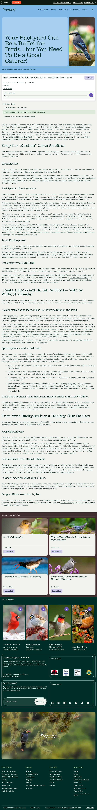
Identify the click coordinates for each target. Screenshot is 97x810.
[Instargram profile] (58, 703)
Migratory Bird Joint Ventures (35, 785)
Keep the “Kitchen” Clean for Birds (15, 108)
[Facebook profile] (52, 703)
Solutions (29, 771)
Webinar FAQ (78, 791)
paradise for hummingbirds (13, 180)
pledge (42, 453)
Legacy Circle (78, 785)
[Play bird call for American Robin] (90, 609)
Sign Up (38, 701)
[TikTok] (82, 703)
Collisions (5, 465)
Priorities (53, 9)
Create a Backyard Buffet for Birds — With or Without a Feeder (24, 112)
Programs (29, 780)
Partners (28, 782)
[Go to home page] (9, 10)
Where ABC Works (32, 774)
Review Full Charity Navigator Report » (15, 674)
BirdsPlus (29, 788)
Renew (6, 2)
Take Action (77, 777)
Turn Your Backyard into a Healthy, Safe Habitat (19, 117)
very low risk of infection (79, 277)
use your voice (66, 503)
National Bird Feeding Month (21, 137)
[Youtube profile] (88, 703)
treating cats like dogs (30, 443)
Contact (52, 785)
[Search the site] (92, 9)
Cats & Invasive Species (9, 788)
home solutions (7, 472)
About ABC (53, 767)
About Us (85, 9)
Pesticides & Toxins (8, 791)
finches (26, 208)
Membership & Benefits (81, 780)
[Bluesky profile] (76, 703)
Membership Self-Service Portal (62, 2)
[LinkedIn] (64, 703)
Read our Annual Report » (11, 676)
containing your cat (39, 440)
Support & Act (75, 9)
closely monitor (45, 275)
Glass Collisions (7, 782)
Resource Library (78, 2)
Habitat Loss (6, 785)
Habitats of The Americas (10, 777)
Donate (17, 2)
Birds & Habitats (43, 9)
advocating (70, 407)
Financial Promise (55, 771)
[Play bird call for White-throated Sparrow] (43, 609)
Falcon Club (78, 782)
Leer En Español (89, 2)
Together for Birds (56, 777)
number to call (87, 275)
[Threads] (70, 703)
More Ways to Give (80, 788)
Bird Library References (9, 774)
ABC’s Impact (30, 777)
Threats (4, 780)
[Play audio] (91, 95)
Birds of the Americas (9, 771)
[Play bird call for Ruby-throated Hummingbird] (66, 609)
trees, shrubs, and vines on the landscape (64, 334)
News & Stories (63, 9)
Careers (52, 782)
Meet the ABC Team (56, 780)
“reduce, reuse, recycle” (84, 500)
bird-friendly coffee (67, 500)
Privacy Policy (90, 807)
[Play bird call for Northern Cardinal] (20, 609)
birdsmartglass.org (67, 472)
